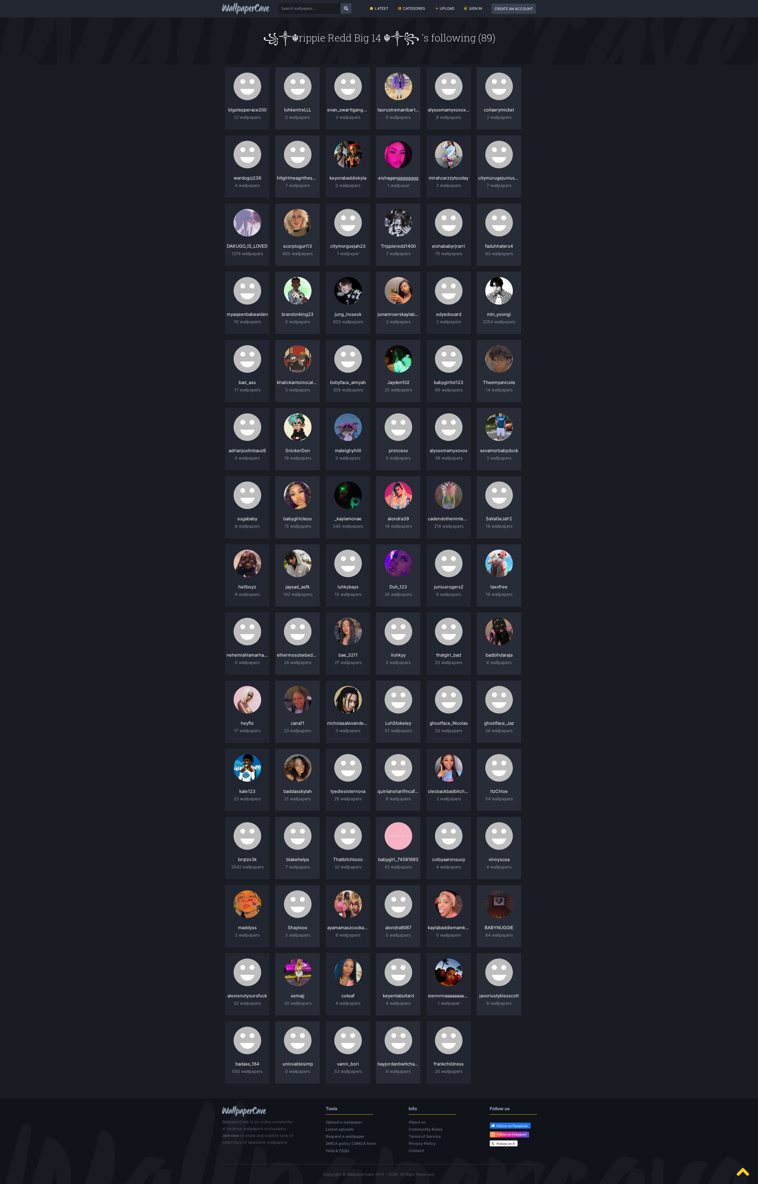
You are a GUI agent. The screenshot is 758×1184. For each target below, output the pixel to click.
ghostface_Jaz (499, 723)
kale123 (247, 791)
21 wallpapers (297, 798)
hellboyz (247, 587)
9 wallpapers (247, 594)
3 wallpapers (297, 389)
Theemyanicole (499, 382)
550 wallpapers (247, 1071)
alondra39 (398, 518)
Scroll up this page (743, 1172)
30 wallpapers (297, 1003)
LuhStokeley (398, 723)
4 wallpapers (247, 185)
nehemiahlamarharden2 (247, 655)
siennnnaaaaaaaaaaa (448, 996)
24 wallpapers (297, 662)
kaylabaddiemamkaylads (448, 927)
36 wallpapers (448, 457)
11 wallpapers (247, 389)
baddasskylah (297, 791)
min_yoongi (499, 314)
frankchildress (449, 1064)
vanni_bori (348, 1064)
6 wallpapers (448, 594)
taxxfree (499, 587)
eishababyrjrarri (448, 246)
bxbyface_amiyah (348, 382)
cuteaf (347, 996)
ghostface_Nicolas (449, 723)
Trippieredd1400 (398, 246)
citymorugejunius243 (499, 178)
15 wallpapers (448, 253)
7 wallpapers (297, 185)
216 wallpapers (448, 526)
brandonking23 (298, 314)
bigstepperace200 (247, 110)
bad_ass (247, 382)
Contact (416, 1150)
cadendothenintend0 (448, 518)
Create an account (513, 9)
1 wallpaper (398, 185)
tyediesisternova (347, 791)
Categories (414, 8)
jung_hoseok (348, 314)
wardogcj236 (247, 178)
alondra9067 (398, 927)
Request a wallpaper (345, 1136)
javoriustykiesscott (499, 996)
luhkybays (348, 587)
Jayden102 (398, 382)
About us (417, 1122)
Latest (381, 8)
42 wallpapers (398, 866)
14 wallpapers (499, 389)
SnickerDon (297, 450)
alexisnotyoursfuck (247, 996)
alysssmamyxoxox (449, 450)
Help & (337, 1150)
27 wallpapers (348, 662)
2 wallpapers (348, 117)
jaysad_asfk (297, 587)
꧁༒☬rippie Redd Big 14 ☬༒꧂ (342, 37)
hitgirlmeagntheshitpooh (297, 178)
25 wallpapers (398, 389)
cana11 (297, 723)
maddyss (247, 927)
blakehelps (297, 859)
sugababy (247, 518)
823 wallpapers (348, 321)
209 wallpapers (348, 389)
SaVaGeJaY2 (499, 518)
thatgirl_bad (448, 655)
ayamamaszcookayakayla (348, 927)
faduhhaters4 (499, 246)
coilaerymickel (499, 110)
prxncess (398, 450)
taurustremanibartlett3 (398, 110)
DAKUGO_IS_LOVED (247, 246)
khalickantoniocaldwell (297, 382)
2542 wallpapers (247, 866)
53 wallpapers (348, 1071)
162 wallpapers (297, 594)
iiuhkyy (398, 655)
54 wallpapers (499, 798)
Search (346, 8)
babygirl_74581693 (398, 859)
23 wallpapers (448, 662)
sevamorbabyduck (499, 450)
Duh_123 (398, 587)
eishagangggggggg (398, 178)
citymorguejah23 (348, 246)
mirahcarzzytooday (448, 178)
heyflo (247, 723)
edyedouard (448, 314)
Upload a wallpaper (344, 1122)
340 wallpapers (348, 526)
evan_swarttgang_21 (348, 110)
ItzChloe (499, 791)
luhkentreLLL (297, 110)
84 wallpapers (499, 934)
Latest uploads (340, 1129)
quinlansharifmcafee (398, 791)
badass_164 (247, 1064)
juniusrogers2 (448, 587)
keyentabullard (398, 996)
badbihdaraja (499, 655)
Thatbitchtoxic (348, 859)
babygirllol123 (448, 382)
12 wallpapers (247, 117)
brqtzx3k (247, 859)
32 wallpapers (348, 866)
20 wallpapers (448, 1071)
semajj (297, 996)
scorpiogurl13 (297, 246)
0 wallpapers (297, 117)
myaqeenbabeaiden (247, 314)
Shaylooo (297, 927)
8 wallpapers (448, 117)
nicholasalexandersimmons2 (348, 723)
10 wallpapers (247, 321)
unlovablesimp (297, 1064)
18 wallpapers (297, 457)
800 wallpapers (297, 253)
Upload (447, 8)
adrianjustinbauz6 (247, 450)
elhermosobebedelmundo (297, 655)
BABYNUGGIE (499, 927)
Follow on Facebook (512, 1126)
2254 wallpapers (499, 321)
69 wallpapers (448, 389)
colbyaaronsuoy (448, 859)
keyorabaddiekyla (348, 178)
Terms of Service (425, 1136)
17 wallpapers (247, 730)
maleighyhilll (348, 450)
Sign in (475, 8)
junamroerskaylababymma (398, 314)
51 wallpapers (398, 730)
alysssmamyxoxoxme (448, 110)
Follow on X (506, 1144)
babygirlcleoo (297, 518)
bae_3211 (348, 655)
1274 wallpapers (247, 253)
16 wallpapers (499, 526)
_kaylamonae (348, 518)
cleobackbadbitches (448, 791)
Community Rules (425, 1129)
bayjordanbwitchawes (398, 1064)
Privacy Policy (422, 1143)
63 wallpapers (499, 253)
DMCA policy (338, 1143)
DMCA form (365, 1143)
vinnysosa (499, 859)
